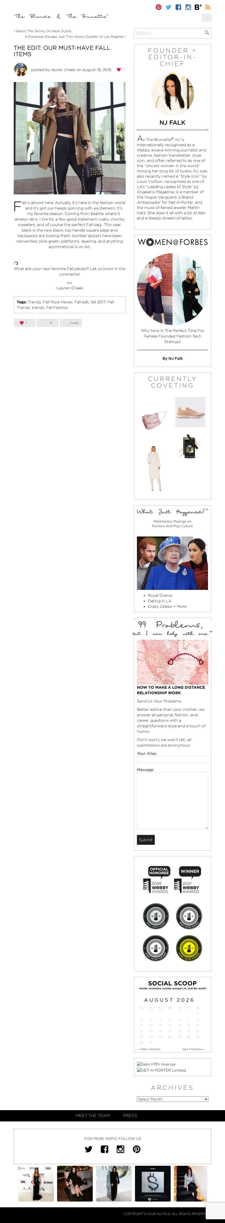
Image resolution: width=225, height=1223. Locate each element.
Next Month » (193, 1049)
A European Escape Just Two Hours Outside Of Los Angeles (74, 36)
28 (188, 1037)
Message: (145, 769)
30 (141, 1043)
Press (130, 1115)
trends (38, 307)
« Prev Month (149, 1049)
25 (160, 1037)
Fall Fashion (57, 307)
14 (188, 1025)
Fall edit (81, 302)
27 (179, 1037)
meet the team (93, 1115)
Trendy (34, 302)
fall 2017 (98, 302)
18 (160, 1031)
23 (141, 1037)
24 (151, 1037)
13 (179, 1025)
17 (151, 1031)
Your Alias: (147, 753)
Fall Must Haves (57, 302)
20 (179, 1031)
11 (160, 1025)
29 (197, 1037)
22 (197, 1031)
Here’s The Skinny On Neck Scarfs (43, 31)
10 (151, 1025)
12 (169, 1025)
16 (141, 1031)
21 (188, 1031)
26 (169, 1037)
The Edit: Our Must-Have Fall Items (62, 51)
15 (197, 1025)
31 (151, 1043)
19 (169, 1031)
